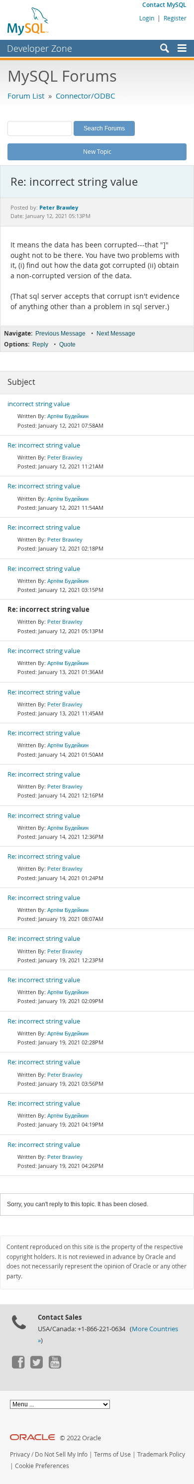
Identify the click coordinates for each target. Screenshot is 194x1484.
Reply (40, 344)
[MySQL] (28, 21)
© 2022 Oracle (80, 1438)
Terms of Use (112, 1454)
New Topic (97, 151)
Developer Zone (39, 48)
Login (146, 18)
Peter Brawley (65, 457)
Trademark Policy (161, 1454)
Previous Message (60, 333)
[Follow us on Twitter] (36, 1366)
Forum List (25, 96)
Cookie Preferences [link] (42, 1466)
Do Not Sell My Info (61, 1454)
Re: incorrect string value (43, 445)
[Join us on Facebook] (18, 1366)
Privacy (20, 1454)
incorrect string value (38, 404)
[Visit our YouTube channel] (55, 1366)
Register (175, 18)
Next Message (116, 333)
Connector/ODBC (85, 96)
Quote (67, 344)
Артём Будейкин (68, 416)
